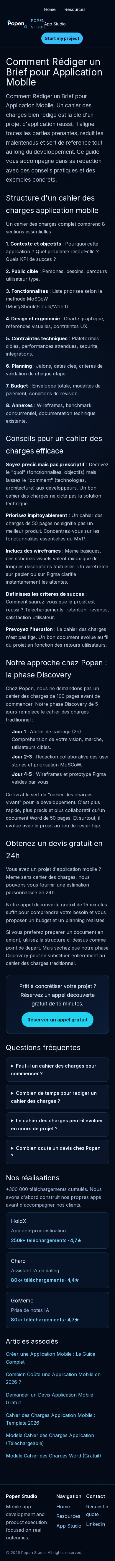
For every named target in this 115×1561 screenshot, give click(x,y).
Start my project (62, 38)
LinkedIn (95, 1524)
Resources (75, 9)
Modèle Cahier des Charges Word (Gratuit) (53, 1456)
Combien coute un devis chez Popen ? (56, 1152)
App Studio (55, 23)
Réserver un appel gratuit (57, 1020)
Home (50, 9)
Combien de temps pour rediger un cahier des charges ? (54, 1097)
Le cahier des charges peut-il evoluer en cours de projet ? (57, 1124)
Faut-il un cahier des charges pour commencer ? (53, 1069)
